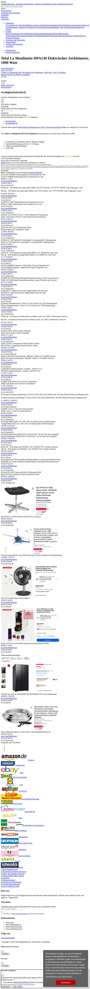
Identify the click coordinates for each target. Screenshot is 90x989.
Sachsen (63, 36)
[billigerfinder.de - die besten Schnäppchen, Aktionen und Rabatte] (37, 4)
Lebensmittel (49, 27)
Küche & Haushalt (38, 27)
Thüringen (16, 38)
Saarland (57, 36)
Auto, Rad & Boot (21, 25)
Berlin (28, 34)
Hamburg (49, 34)
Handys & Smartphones (74, 25)
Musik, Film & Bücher (62, 27)
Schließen (5, 954)
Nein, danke (18, 987)
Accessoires (10, 25)
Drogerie (49, 25)
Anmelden (9, 46)
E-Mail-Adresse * (7, 980)
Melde (3, 163)
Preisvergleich (11, 42)
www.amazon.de (7, 68)
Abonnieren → (6, 987)
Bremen (43, 34)
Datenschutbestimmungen (20, 914)
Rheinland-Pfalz (48, 36)
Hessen (56, 34)
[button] (10, 23)
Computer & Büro (39, 25)
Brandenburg (35, 34)
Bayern (23, 34)
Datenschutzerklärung (21, 982)
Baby (30, 25)
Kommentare (12, 123)
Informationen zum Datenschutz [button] (59, 977)
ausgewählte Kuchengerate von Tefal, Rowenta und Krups (39, 127)
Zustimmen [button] (65, 982)
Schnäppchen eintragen (14, 44)
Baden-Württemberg (13, 34)
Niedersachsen (20, 36)
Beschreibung (11, 121)
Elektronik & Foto (59, 25)
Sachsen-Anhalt (72, 36)
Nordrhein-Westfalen (34, 36)
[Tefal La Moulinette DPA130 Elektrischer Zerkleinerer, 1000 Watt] (33, 73)
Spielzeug (74, 27)
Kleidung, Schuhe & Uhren (21, 27)
